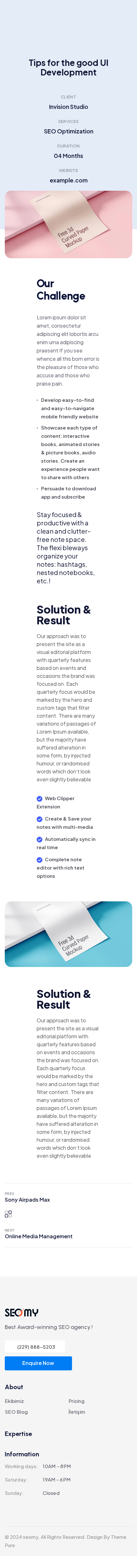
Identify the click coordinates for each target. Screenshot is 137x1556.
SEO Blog (16, 1412)
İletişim (76, 1412)
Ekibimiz (14, 1401)
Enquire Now (38, 1363)
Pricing (76, 1401)
